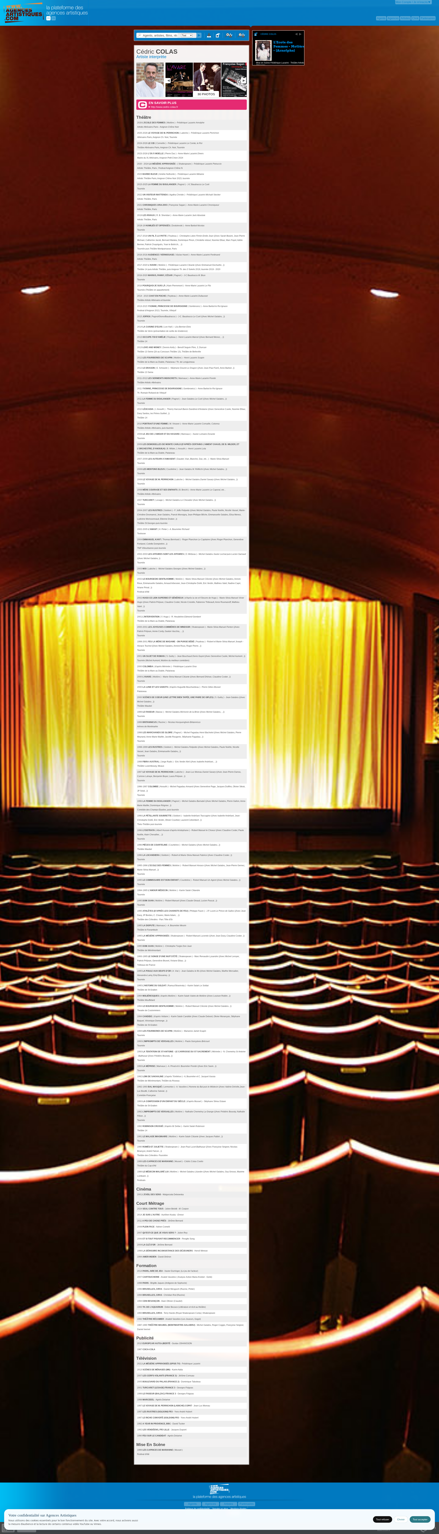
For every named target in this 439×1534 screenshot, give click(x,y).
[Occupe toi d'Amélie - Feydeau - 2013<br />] (179, 96)
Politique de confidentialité (197, 1508)
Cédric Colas (268, 34)
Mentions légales (238, 1508)
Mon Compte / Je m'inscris (412, 2)
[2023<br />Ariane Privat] (150, 96)
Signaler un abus (220, 1508)
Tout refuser (382, 1519)
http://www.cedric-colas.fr (164, 107)
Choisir (401, 1519)
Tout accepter (420, 1519)
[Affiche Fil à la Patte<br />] (235, 96)
